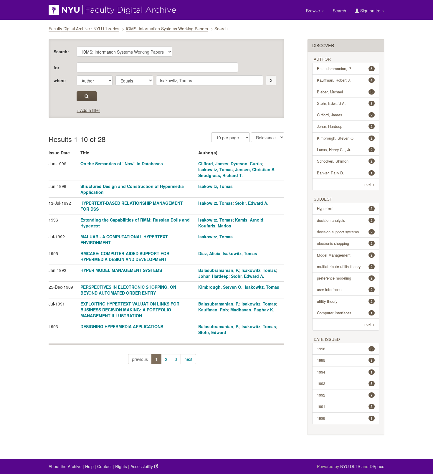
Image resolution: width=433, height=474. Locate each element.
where (60, 80)
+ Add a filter (88, 110)
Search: (61, 51)
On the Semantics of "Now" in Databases (121, 163)
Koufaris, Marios (214, 226)
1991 (345, 406)
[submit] (87, 96)
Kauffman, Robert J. (345, 80)
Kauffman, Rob (213, 310)
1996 (345, 348)
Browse (313, 11)
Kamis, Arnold (249, 220)
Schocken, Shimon (345, 161)
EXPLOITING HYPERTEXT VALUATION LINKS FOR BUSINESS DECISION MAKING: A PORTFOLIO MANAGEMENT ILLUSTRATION (129, 309)
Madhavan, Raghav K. (252, 310)
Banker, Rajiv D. (345, 173)
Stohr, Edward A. (251, 203)
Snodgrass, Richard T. (220, 175)
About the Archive (65, 466)
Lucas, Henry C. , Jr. (345, 149)
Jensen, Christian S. (255, 169)
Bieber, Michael (345, 92)
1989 (345, 418)
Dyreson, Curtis (246, 163)
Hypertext (345, 208)
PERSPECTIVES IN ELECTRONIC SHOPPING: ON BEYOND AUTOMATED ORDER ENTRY (128, 290)
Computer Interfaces (345, 313)
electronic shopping (345, 243)
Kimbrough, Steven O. (220, 287)
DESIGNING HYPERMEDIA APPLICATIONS (121, 326)
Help (89, 466)
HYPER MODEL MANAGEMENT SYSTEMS (121, 270)
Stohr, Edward (212, 332)
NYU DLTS (350, 466)
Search (339, 11)
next (188, 359)
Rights (121, 466)
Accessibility (142, 466)
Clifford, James (213, 163)
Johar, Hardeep (213, 276)
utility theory (345, 301)
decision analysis (345, 220)
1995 (345, 360)
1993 (345, 383)
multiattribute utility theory (345, 266)
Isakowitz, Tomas (215, 169)
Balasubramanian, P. (218, 270)
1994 (345, 372)
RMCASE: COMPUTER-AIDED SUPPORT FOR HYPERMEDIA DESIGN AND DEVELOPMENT (124, 256)
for (56, 67)
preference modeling (345, 278)
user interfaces (345, 289)
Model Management (345, 255)
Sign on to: (370, 11)
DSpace (377, 466)
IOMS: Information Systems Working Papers (167, 29)
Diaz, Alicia (209, 253)
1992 (345, 395)
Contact (104, 466)
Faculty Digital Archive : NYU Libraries (84, 29)
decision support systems (345, 231)
